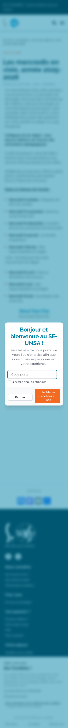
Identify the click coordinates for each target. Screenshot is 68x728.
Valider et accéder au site (48, 396)
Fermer (20, 397)
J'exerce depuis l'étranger (29, 382)
